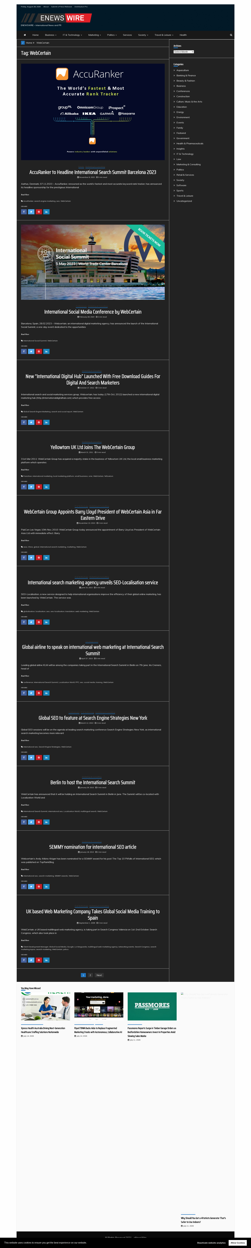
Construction (183, 96)
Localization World (67, 682)
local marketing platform (63, 476)
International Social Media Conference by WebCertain (92, 312)
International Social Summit (35, 341)
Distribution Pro (81, 7)
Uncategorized (91, 641)
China (30, 547)
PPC (77, 682)
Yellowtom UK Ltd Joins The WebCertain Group (93, 447)
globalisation (29, 611)
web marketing (81, 611)
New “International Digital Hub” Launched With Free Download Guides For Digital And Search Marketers (93, 379)
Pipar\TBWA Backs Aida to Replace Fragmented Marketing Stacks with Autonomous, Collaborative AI (98, 1030)
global (36, 547)
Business (49, 34)
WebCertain (66, 201)
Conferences (81, 306)
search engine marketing (44, 201)
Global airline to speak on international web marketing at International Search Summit (93, 650)
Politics (111, 34)
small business (81, 476)
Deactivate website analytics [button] (211, 1243)
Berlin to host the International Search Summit (92, 782)
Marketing (93, 34)
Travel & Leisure (163, 34)
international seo (30, 747)
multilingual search (88, 811)
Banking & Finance (186, 75)
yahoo (66, 949)
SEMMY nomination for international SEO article (92, 847)
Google (70, 947)
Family (179, 127)
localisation (40, 611)
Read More (25, 195)
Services (127, 34)
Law (178, 159)
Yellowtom (108, 476)
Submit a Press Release (61, 7)
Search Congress (142, 947)
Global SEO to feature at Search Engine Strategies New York (93, 718)
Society (142, 34)
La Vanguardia (81, 947)
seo (58, 201)
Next (99, 975)
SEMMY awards (61, 876)
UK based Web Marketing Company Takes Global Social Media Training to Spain (93, 914)
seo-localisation (57, 611)
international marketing (42, 476)
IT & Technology (71, 34)
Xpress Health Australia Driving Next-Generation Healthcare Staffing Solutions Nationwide (43, 1030)
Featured (181, 132)
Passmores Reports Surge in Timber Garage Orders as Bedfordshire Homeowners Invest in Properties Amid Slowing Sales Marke (152, 1032)
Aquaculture (182, 70)
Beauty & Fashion (185, 80)
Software (181, 185)
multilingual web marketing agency (103, 947)
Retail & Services (185, 174)
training (99, 682)
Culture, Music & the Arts (189, 101)
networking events (126, 947)
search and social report (61, 411)
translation (70, 611)
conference (28, 682)
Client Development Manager (35, 947)
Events (81, 166)
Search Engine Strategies (49, 747)
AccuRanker (28, 201)
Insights (180, 148)
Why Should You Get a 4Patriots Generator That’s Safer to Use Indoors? (203, 1220)
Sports (179, 190)
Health (183, 34)
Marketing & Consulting (95, 166)
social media (89, 682)
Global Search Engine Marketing (37, 411)
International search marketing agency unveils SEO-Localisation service (93, 582)
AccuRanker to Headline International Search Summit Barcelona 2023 (92, 172)
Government (182, 138)
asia (25, 547)
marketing (71, 547)
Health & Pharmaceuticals (189, 143)
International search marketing (53, 547)
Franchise (27, 476)
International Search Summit (46, 682)
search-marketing (46, 876)
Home (35, 34)
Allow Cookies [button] (238, 1243)
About (46, 7)
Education (181, 106)
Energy (180, 112)
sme (90, 476)
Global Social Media (57, 947)
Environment (183, 117)
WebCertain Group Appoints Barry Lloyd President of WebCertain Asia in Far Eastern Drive (93, 515)
